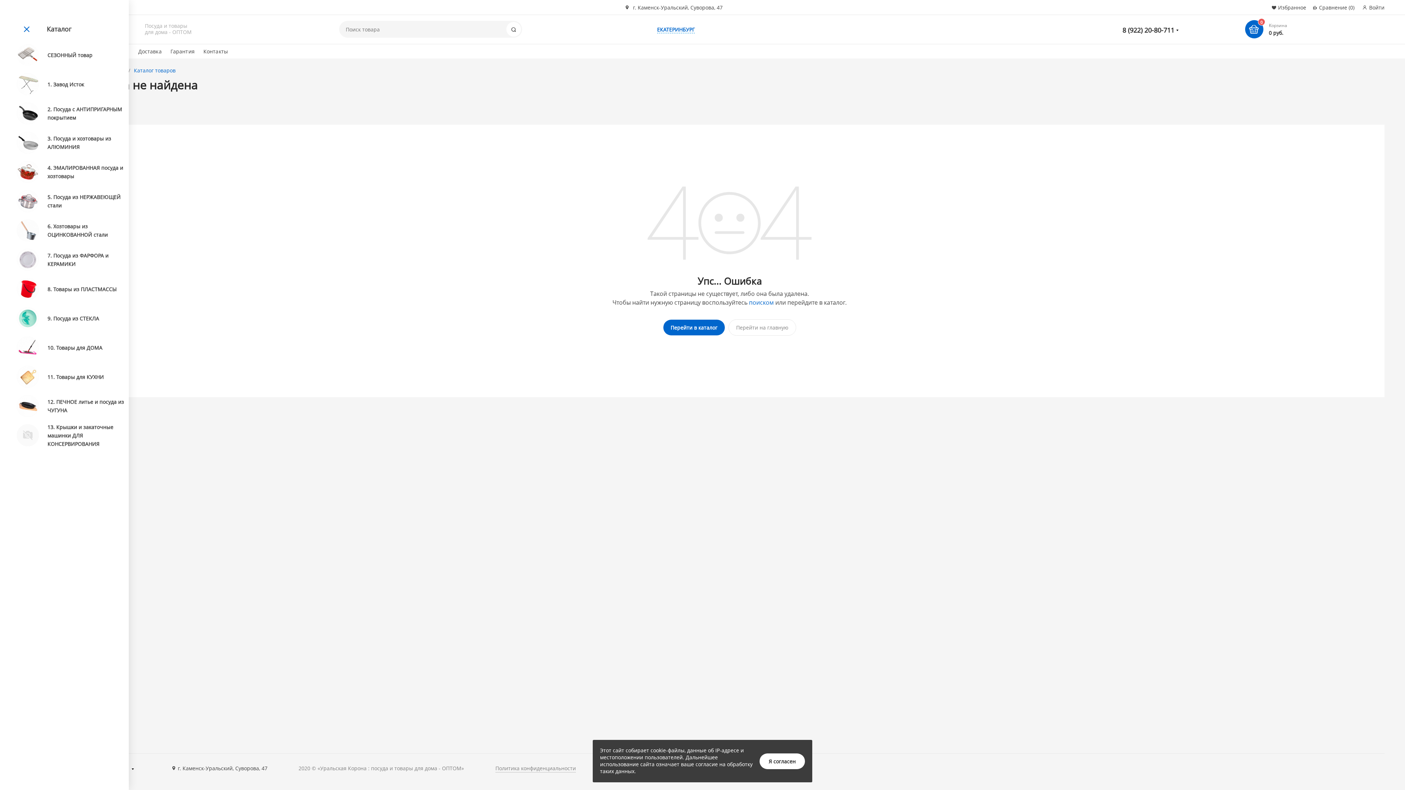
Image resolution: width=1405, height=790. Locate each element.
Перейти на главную (762, 327)
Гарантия (183, 51)
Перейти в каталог (694, 327)
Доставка (150, 51)
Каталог (59, 29)
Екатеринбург (676, 29)
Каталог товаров (155, 70)
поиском (761, 302)
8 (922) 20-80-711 (1148, 30)
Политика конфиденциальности (535, 768)
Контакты (215, 51)
